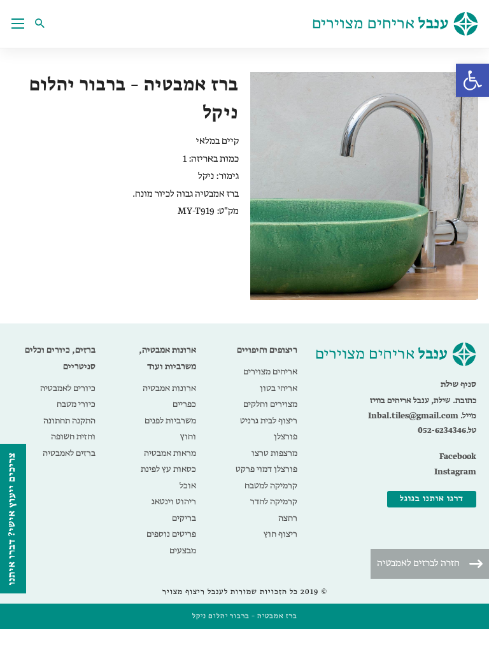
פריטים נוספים (171, 534)
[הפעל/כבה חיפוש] (43, 23)
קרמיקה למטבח (270, 486)
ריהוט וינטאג (174, 501)
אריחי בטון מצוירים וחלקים (270, 397)
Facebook (457, 456)
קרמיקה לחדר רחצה (273, 510)
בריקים (184, 518)
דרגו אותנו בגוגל (432, 498)
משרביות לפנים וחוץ (170, 429)
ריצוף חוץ (280, 534)
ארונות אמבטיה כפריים (169, 397)
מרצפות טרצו (274, 453)
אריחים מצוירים (270, 372)
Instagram (455, 472)
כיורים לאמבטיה (68, 388)
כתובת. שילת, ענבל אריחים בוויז (423, 400)
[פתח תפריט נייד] (17, 23)
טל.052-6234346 (447, 430)
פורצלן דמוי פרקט (266, 469)
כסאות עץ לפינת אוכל (168, 478)
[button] (472, 80)
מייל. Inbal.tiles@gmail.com (422, 416)
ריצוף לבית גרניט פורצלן (268, 429)
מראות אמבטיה (170, 453)
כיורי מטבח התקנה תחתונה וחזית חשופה (69, 421)
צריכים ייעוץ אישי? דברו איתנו (12, 518)
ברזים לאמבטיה (69, 453)
